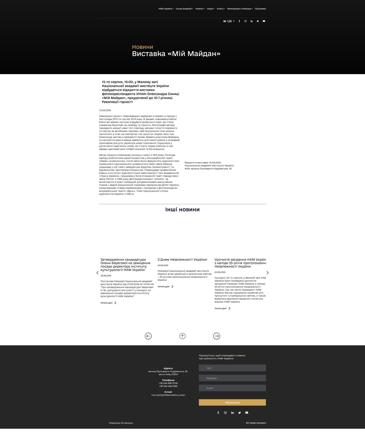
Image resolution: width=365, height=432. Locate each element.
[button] (239, 21)
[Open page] (128, 237)
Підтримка (260, 9)
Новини (199, 9)
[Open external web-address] (102, 423)
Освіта (220, 9)
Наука (210, 9)
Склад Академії (184, 9)
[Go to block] (182, 336)
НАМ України (165, 9)
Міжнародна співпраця (239, 9)
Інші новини (182, 209)
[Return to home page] (113, 8)
